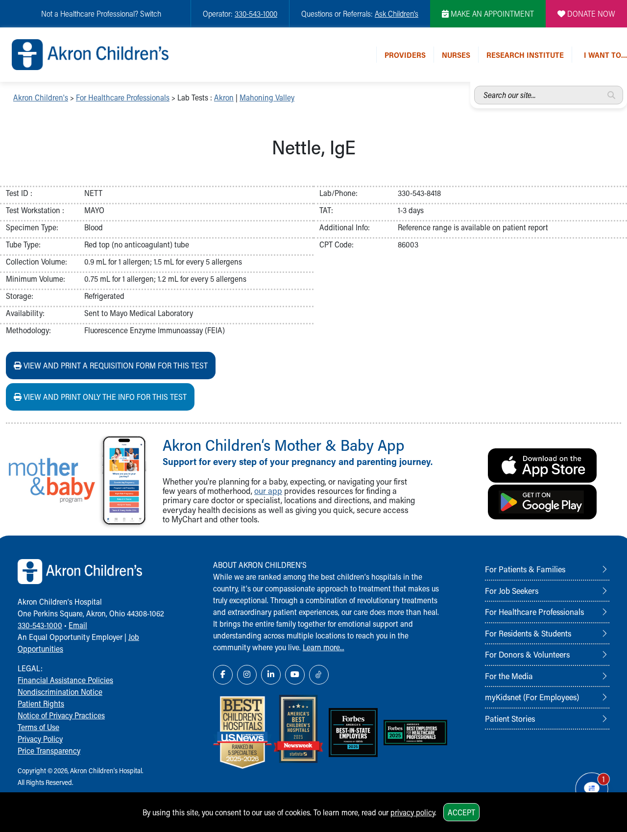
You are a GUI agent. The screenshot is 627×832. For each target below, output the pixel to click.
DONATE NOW (590, 13)
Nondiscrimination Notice (60, 691)
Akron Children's (40, 97)
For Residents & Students (528, 633)
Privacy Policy (40, 739)
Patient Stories (510, 718)
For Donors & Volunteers (527, 654)
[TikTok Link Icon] (319, 675)
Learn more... (323, 647)
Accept (461, 812)
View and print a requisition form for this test (115, 365)
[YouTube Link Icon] (295, 675)
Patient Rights (41, 703)
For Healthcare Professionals (122, 97)
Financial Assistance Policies (65, 680)
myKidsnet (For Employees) (532, 696)
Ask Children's (396, 13)
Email (78, 625)
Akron (224, 97)
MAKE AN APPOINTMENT (491, 13)
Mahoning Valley (267, 97)
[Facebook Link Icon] (223, 675)
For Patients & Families (525, 568)
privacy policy (412, 812)
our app (268, 490)
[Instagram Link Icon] (247, 675)
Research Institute (525, 54)
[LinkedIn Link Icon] (271, 675)
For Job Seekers (511, 590)
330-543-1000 (256, 13)
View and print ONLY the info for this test (104, 397)
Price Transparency (49, 750)
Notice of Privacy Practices (61, 715)
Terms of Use (38, 727)
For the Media (509, 675)
